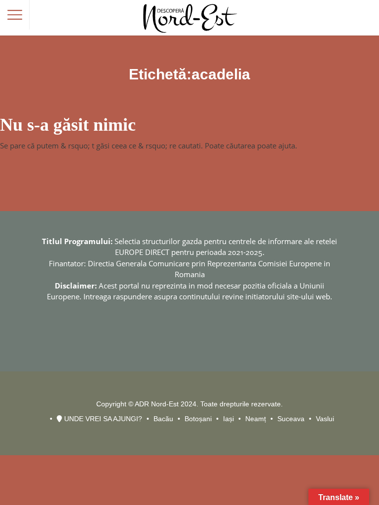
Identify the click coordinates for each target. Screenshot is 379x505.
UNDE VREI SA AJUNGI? (102, 419)
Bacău (163, 419)
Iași (228, 419)
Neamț (255, 419)
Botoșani (198, 419)
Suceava (290, 419)
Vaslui (325, 419)
